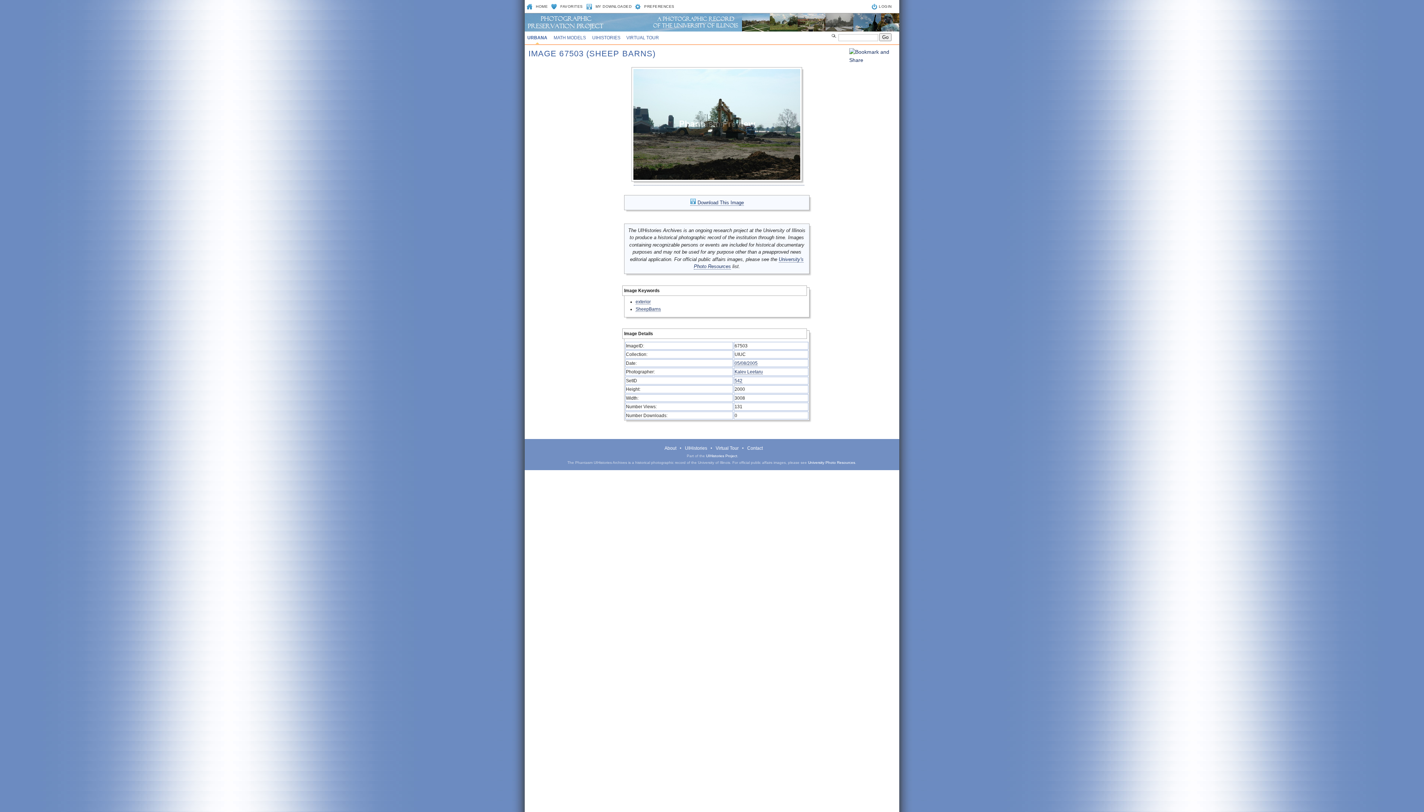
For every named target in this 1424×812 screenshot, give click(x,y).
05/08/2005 (746, 363)
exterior (643, 301)
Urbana (537, 38)
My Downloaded (614, 6)
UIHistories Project (721, 456)
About (670, 448)
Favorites (571, 6)
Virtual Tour (642, 38)
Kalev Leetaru (749, 371)
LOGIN (885, 6)
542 (738, 380)
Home (542, 6)
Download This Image (720, 202)
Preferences (659, 6)
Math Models (570, 38)
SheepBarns (648, 309)
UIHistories (606, 38)
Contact (755, 448)
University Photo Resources (831, 463)
